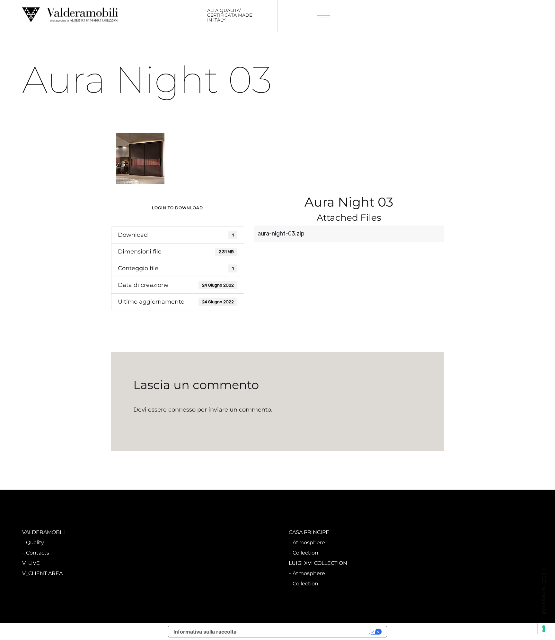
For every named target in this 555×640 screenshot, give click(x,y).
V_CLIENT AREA (42, 573)
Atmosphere (175, 542)
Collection (172, 553)
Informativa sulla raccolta (204, 631)
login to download (177, 207)
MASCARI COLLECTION (184, 532)
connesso (182, 409)
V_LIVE (31, 563)
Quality (35, 542)
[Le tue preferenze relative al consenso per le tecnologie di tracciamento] (544, 629)
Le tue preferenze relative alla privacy (306, 631)
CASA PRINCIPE (309, 532)
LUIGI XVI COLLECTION (318, 563)
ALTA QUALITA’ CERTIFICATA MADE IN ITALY (229, 15)
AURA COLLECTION (180, 563)
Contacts (37, 553)
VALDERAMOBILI (44, 532)
